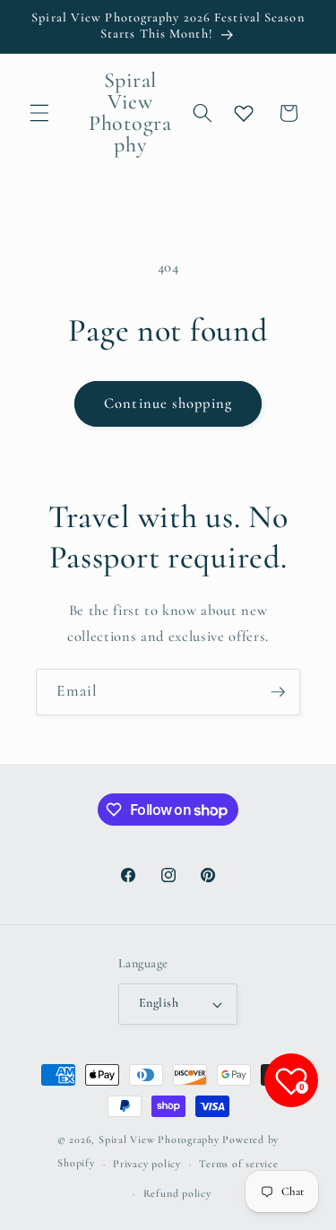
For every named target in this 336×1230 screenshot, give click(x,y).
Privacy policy (147, 1163)
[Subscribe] (277, 692)
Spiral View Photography (159, 1139)
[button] (39, 112)
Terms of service (238, 1163)
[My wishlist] (243, 113)
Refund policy (177, 1193)
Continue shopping (168, 403)
